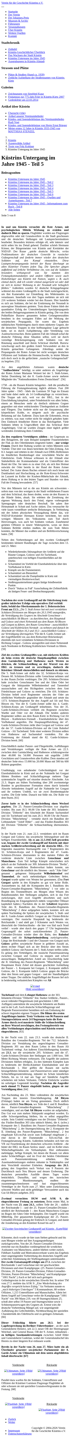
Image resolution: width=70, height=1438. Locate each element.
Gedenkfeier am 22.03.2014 (23, 99)
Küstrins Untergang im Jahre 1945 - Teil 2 (30, 182)
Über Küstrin (15, 30)
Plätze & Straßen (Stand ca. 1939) (26, 74)
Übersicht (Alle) (16, 113)
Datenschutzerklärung (20, 1433)
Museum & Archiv (18, 20)
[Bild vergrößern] (35, 989)
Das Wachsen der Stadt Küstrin (25, 55)
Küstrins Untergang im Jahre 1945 (26, 58)
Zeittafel (12, 49)
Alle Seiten (14, 209)
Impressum (14, 1430)
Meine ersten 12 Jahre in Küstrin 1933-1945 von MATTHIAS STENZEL (34, 130)
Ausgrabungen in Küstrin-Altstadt (26, 61)
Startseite (13, 11)
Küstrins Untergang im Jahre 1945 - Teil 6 (30, 194)
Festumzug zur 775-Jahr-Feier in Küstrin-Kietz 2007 (36, 96)
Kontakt (12, 36)
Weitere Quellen (16, 33)
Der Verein (14, 14)
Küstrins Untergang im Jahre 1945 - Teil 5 (30, 191)
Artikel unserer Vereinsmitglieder (25, 116)
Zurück (12, 1419)
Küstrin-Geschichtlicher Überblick (26, 52)
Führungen (14, 23)
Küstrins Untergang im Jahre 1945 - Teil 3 (30, 185)
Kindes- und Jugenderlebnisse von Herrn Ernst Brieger (37, 125)
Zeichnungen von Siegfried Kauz (26, 93)
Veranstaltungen (16, 26)
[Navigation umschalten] (2, 6)
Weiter (11, 1422)
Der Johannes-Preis (18, 17)
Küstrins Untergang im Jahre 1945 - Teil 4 (30, 188)
